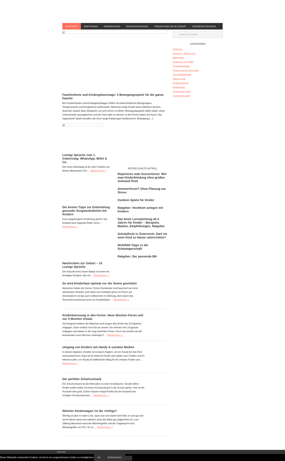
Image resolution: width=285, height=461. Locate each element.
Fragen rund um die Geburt (170, 26)
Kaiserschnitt (179, 79)
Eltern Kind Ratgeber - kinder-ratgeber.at (142, 16)
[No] (128, 458)
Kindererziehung (181, 83)
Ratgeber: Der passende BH (137, 256)
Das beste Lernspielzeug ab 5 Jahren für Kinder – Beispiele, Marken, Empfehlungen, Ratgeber (141, 222)
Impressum (61, 452)
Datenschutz (114, 457)
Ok (99, 457)
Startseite (71, 26)
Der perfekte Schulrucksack (81, 379)
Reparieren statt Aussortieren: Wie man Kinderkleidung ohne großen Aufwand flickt (142, 177)
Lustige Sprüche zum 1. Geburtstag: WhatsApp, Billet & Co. (84, 158)
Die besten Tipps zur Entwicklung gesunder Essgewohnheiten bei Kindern (86, 211)
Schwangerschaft (181, 95)
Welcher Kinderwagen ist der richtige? (89, 411)
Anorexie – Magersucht (184, 53)
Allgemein (177, 49)
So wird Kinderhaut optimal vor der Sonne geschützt (99, 283)
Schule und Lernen (182, 91)
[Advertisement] (142, 144)
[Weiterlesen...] (98, 170)
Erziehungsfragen (137, 26)
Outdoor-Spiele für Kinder (136, 200)
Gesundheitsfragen (204, 26)
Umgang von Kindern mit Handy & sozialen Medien (98, 347)
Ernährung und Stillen (183, 62)
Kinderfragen (112, 26)
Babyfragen (91, 26)
